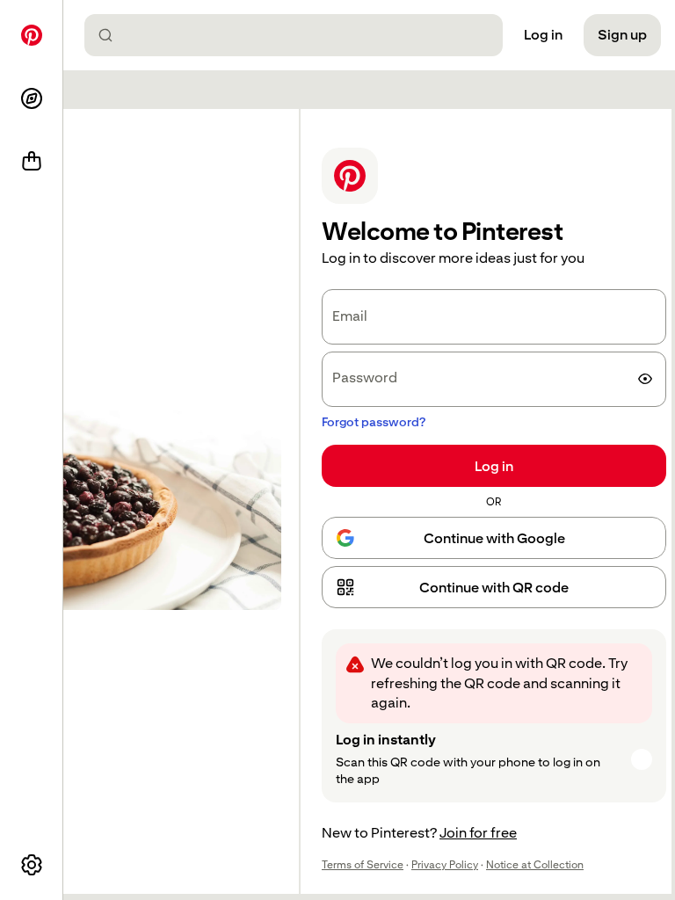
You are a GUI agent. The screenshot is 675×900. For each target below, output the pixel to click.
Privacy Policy (444, 865)
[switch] (645, 378)
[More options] (32, 865)
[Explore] (32, 98)
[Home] (32, 35)
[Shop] (32, 162)
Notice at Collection (535, 865)
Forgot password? (373, 422)
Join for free (478, 832)
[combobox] (301, 35)
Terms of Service (362, 865)
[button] (494, 587)
